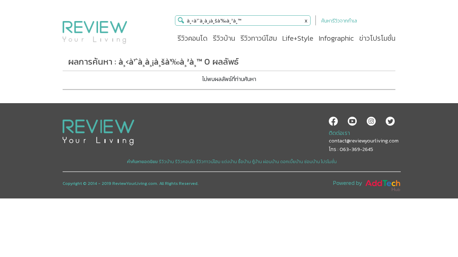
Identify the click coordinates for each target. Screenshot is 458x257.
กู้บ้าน (257, 161)
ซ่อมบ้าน (312, 161)
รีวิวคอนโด (185, 161)
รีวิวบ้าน (166, 161)
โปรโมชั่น (329, 161)
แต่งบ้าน (229, 161)
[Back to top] (435, 234)
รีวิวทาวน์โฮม (208, 161)
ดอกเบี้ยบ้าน (291, 161)
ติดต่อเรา (339, 132)
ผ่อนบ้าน (271, 161)
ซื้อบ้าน (244, 161)
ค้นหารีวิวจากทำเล (339, 21)
